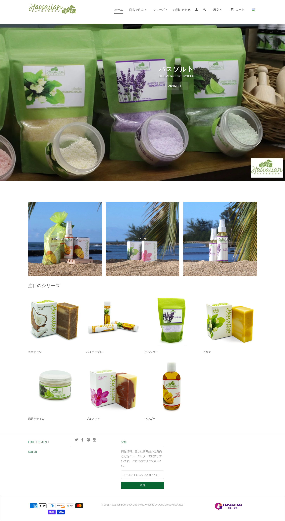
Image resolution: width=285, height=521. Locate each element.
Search (32, 451)
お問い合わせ (182, 9)
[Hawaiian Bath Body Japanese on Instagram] (94, 439)
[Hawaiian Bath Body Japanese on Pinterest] (88, 439)
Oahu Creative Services (170, 504)
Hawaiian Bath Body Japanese (127, 504)
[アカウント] (196, 10)
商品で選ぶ (137, 9)
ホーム (118, 9)
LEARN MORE (173, 85)
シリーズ (160, 9)
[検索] (204, 10)
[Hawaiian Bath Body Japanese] (52, 8)
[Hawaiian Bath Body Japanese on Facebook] (82, 439)
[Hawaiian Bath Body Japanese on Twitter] (76, 439)
